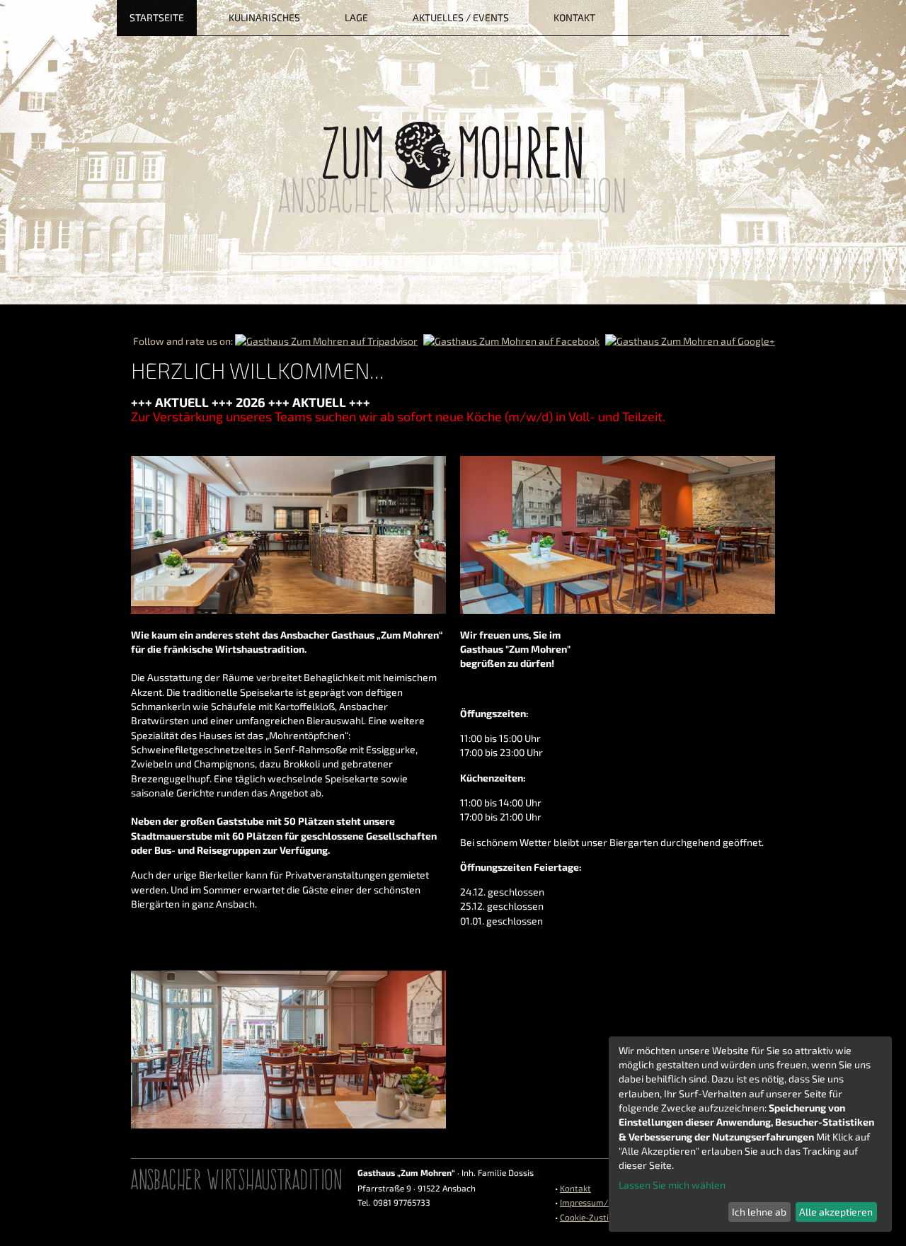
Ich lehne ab (759, 1212)
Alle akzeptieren (836, 1212)
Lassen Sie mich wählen (672, 1185)
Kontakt (575, 1188)
